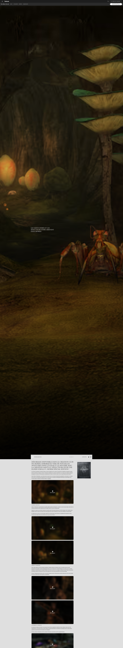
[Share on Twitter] (89, 457)
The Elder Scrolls (5, 4)
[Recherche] (108, 1)
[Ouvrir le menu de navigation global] (2, 1)
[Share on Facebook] (91, 457)
